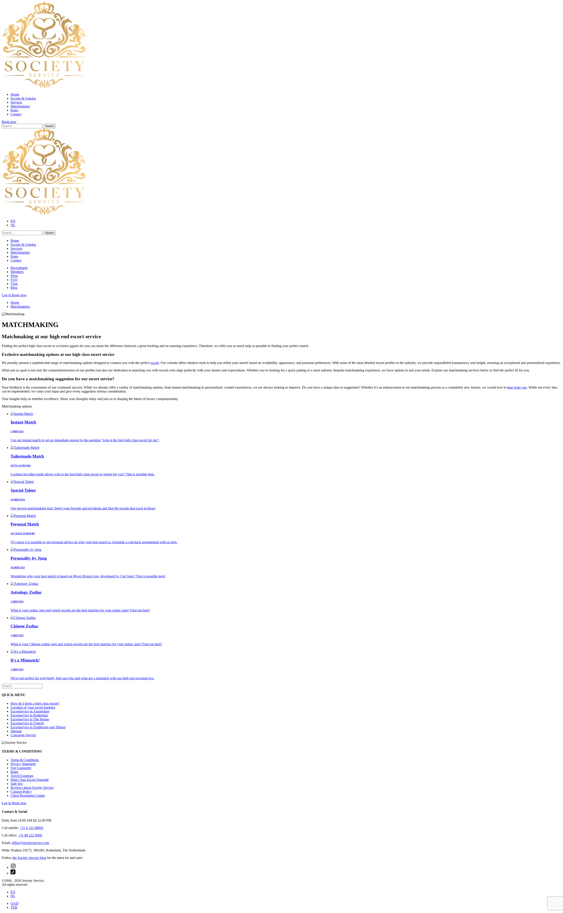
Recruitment (19, 268)
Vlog (14, 284)
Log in (7, 295)
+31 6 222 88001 (32, 828)
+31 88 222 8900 (30, 835)
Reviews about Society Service (32, 787)
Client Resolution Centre (28, 795)
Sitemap (16, 731)
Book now (9, 122)
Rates (14, 110)
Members (17, 272)
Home (15, 94)
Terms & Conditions (25, 760)
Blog (14, 287)
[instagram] (13, 867)
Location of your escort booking (33, 707)
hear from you (517, 387)
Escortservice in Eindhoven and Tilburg (38, 727)
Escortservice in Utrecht (27, 723)
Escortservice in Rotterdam (29, 715)
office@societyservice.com (30, 843)
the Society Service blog (29, 858)
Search (49, 126)
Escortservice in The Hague (30, 719)
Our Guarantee (21, 768)
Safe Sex (17, 784)
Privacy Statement (23, 764)
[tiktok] (13, 873)
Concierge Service (23, 735)
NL (13, 225)
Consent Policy (21, 791)
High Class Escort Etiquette (30, 780)
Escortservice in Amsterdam (30, 711)
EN (13, 221)
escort (155, 363)
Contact (16, 114)
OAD (14, 903)
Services (16, 102)
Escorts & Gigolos (23, 98)
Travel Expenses (22, 776)
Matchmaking (20, 106)
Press (14, 276)
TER (14, 907)
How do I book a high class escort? (35, 703)
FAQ (14, 280)
